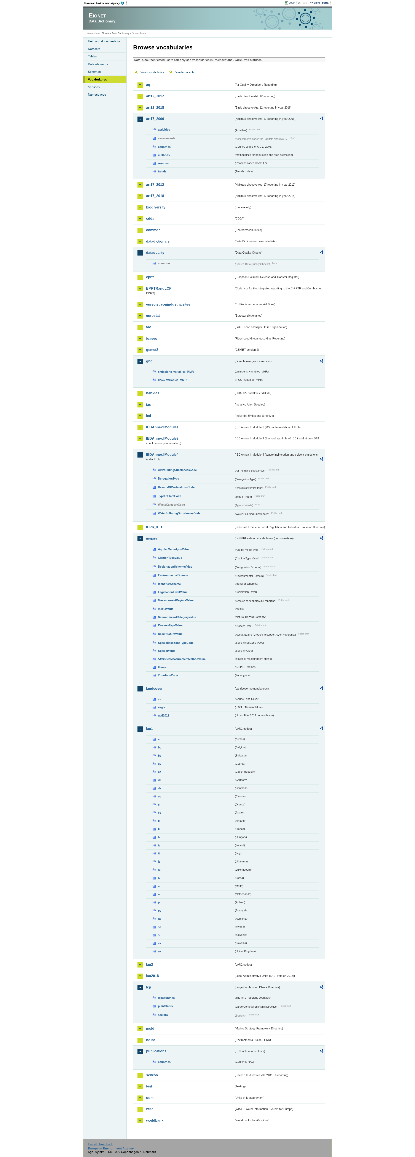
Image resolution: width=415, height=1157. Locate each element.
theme (162, 667)
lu (159, 869)
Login (292, 3)
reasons (163, 163)
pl (159, 902)
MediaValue (165, 609)
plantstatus (165, 1006)
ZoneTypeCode (168, 675)
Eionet (105, 33)
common (153, 230)
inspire (151, 538)
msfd (150, 1028)
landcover (154, 688)
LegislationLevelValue (172, 592)
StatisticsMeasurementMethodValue (182, 659)
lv (159, 878)
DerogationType (168, 478)
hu (159, 837)
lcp (148, 987)
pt (159, 910)
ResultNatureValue (170, 634)
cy (159, 764)
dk (159, 788)
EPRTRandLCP (159, 288)
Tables (92, 56)
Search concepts (184, 72)
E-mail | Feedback (100, 1144)
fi (159, 820)
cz (159, 771)
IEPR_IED (154, 527)
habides (152, 393)
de (159, 780)
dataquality (155, 252)
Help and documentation (104, 41)
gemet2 (152, 350)
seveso (152, 1075)
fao (148, 327)
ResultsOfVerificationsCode (176, 487)
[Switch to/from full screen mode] (305, 3)
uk (159, 951)
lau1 (149, 729)
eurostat (153, 315)
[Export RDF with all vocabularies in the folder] (321, 119)
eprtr (150, 277)
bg (159, 755)
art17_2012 (155, 184)
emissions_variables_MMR (176, 371)
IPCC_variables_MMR (172, 380)
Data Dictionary (120, 33)
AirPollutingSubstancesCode (177, 470)
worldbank (154, 1120)
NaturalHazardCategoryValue (177, 617)
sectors (163, 1015)
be (159, 747)
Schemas (94, 71)
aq (148, 85)
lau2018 (152, 976)
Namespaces (97, 94)
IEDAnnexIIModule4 (162, 454)
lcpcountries (166, 997)
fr (159, 829)
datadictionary (158, 241)
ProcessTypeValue (170, 625)
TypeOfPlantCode (169, 496)
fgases (151, 338)
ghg (149, 361)
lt (159, 861)
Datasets (94, 49)
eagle (161, 707)
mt (159, 886)
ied (148, 416)
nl (159, 894)
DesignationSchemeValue (175, 566)
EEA (106, 3)
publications (156, 1051)
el (159, 804)
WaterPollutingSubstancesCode (179, 513)
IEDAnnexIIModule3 (162, 438)
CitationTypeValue (170, 557)
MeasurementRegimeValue (175, 600)
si (159, 935)
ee (159, 796)
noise (150, 1040)
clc (160, 699)
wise (149, 1109)
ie (159, 845)
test (149, 1086)
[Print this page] (299, 3)
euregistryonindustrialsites (168, 304)
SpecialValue (166, 650)
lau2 (149, 964)
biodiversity (155, 207)
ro (159, 918)
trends (162, 171)
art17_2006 (155, 119)
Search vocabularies (152, 72)
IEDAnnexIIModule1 (162, 427)
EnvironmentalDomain (173, 575)
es (159, 812)
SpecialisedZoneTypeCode (175, 642)
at (159, 739)
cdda (150, 218)
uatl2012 (163, 715)
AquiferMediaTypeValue (173, 549)
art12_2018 (155, 107)
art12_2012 (155, 96)
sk (159, 943)
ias (148, 404)
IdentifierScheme (169, 584)
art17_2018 (155, 196)
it (159, 853)
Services (94, 87)
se (159, 927)
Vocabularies (97, 79)
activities (164, 129)
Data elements (98, 64)
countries (164, 146)
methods (164, 155)
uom (149, 1098)
